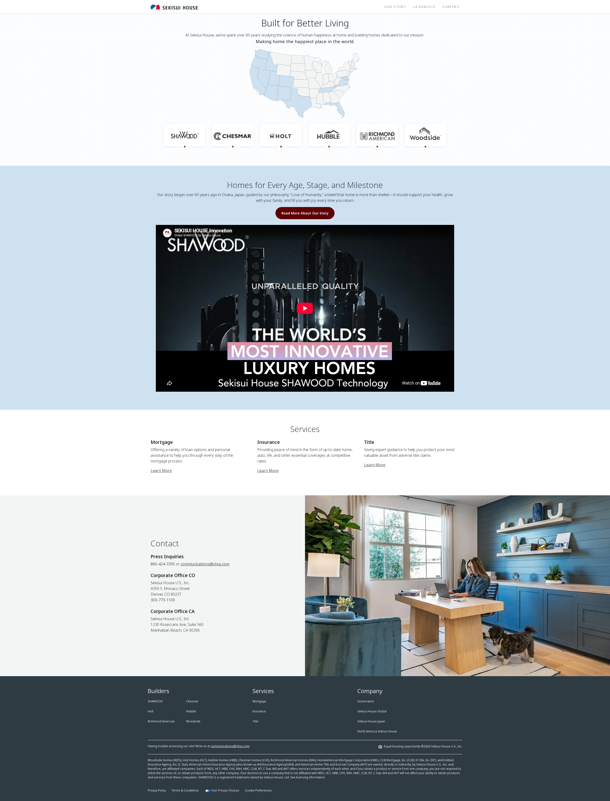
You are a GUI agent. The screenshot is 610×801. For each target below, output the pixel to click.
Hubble (191, 711)
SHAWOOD (155, 701)
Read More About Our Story (305, 213)
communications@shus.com (205, 564)
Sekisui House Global (371, 711)
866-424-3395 (163, 564)
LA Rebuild (424, 7)
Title (255, 721)
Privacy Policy (157, 790)
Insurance (259, 711)
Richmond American (161, 721)
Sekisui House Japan (371, 721)
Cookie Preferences (258, 790)
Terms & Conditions (185, 790)
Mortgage (259, 701)
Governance (365, 701)
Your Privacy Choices (225, 790)
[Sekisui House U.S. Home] (174, 6)
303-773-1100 (163, 600)
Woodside (193, 721)
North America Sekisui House (377, 731)
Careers (450, 7)
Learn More (161, 470)
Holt (150, 711)
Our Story (395, 7)
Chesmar (192, 701)
